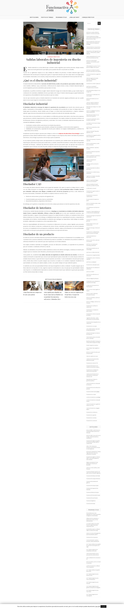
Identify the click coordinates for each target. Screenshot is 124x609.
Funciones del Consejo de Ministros (93, 478)
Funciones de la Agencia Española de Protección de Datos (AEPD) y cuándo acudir (93, 442)
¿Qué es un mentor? (90, 271)
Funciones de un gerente (91, 415)
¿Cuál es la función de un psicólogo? (93, 397)
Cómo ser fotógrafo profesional (92, 278)
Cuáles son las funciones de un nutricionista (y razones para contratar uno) (92, 375)
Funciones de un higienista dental (93, 255)
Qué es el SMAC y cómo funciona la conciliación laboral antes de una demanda (93, 431)
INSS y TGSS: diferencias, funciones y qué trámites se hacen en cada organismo (93, 447)
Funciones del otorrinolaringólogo (92, 391)
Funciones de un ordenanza (91, 412)
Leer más (97, 606)
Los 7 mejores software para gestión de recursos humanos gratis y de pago (93, 545)
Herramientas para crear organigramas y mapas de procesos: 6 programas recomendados (93, 514)
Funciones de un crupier (91, 394)
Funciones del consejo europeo (92, 485)
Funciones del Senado (90, 503)
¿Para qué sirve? (74, 17)
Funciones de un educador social (92, 264)
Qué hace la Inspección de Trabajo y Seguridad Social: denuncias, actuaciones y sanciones (93, 453)
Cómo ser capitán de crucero (92, 356)
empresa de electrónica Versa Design (69, 133)
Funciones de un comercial (91, 420)
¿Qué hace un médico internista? (92, 252)
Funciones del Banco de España (92, 492)
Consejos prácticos (88, 17)
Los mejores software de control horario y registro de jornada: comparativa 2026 (92, 525)
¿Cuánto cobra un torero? (91, 188)
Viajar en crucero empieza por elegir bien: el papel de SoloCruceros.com (74, 295)
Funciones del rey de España (92, 498)
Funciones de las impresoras (92, 537)
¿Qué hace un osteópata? (91, 262)
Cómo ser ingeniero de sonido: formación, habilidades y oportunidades (92, 79)
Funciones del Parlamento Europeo (93, 495)
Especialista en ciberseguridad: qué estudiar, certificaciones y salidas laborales (93, 52)
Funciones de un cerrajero (91, 326)
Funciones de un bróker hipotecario (93, 83)
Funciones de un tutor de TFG (92, 363)
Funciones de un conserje (91, 417)
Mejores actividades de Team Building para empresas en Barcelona (92, 464)
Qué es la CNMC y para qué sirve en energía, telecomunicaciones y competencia (93, 437)
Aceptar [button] (103, 606)
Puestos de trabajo (47, 17)
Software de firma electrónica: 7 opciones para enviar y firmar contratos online (92, 520)
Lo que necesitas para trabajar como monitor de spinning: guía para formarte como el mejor (93, 38)
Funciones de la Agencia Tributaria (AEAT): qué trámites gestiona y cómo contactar (93, 458)
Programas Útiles (61, 17)
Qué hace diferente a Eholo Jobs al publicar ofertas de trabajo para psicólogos (93, 43)
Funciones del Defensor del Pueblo (93, 475)
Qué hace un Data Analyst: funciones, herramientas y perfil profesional (92, 62)
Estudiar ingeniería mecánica (92, 345)
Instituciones (34, 17)
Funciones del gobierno (90, 500)
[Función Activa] (62, 7)
